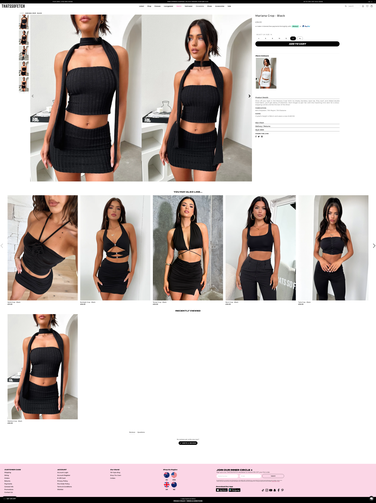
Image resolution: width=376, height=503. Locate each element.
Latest (141, 6)
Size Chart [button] (259, 123)
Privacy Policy (62, 481)
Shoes (209, 6)
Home (22, 13)
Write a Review (189, 443)
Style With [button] (259, 130)
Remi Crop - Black (232, 302)
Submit (273, 476)
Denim (179, 6)
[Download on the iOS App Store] (222, 491)
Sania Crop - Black (14, 302)
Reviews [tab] (132, 432)
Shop (149, 6)
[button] (363, 6)
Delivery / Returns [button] (262, 126)
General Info (8, 487)
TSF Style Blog (115, 472)
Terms (278, 481)
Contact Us (8, 492)
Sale (229, 6)
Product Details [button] (261, 97)
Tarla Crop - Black (304, 302)
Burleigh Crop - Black (87, 302)
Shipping (7, 472)
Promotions (8, 489)
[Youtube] (271, 490)
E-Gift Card (61, 478)
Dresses (158, 6)
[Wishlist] (367, 6)
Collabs (112, 478)
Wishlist (60, 489)
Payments (8, 484)
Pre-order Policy (63, 484)
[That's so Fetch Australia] (166, 475)
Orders (6, 478)
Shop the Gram (115, 475)
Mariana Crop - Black (33, 13)
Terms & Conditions (64, 487)
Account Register (63, 475)
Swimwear (189, 6)
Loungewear (168, 6)
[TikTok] (263, 490)
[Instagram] (267, 490)
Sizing (6, 475)
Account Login (62, 472)
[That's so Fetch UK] (166, 484)
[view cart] (372, 6)
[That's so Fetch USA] (174, 475)
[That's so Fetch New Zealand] (174, 484)
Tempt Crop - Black (159, 302)
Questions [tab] (141, 432)
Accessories (219, 6)
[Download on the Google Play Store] (234, 491)
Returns (7, 481)
